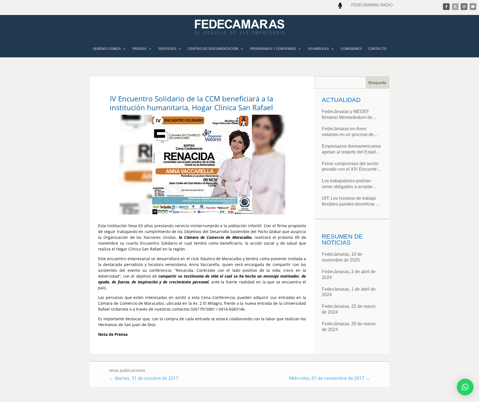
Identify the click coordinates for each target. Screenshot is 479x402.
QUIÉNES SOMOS (107, 49)
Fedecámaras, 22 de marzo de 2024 (349, 309)
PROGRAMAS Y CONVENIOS (273, 49)
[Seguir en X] (455, 6)
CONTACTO (377, 49)
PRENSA (140, 49)
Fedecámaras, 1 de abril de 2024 (349, 292)
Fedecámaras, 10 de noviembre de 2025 (342, 257)
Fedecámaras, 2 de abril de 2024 (349, 274)
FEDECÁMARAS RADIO (372, 4)
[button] (465, 387)
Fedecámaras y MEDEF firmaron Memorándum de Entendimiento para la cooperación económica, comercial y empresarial (347, 115)
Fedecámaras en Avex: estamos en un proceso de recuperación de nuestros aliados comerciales (348, 132)
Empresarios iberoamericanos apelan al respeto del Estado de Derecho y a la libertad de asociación (351, 149)
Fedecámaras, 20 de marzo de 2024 (349, 326)
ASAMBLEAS (318, 49)
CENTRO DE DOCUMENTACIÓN (213, 49)
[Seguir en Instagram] (464, 6)
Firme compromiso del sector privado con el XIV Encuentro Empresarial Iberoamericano (350, 167)
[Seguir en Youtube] (473, 6)
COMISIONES (351, 49)
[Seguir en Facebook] (446, 6)
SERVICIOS (167, 49)
